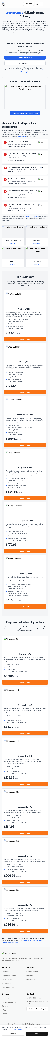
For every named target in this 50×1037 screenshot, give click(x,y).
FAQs (4, 1010)
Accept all (36, 1033)
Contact (5, 1006)
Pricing (4, 1014)
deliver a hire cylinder (32, 217)
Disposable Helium (9, 976)
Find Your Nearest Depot (37, 1009)
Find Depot (28, 4)
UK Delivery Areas (9, 1002)
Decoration (30, 979)
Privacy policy (17, 1029)
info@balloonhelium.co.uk (38, 1002)
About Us (5, 998)
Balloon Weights (8, 987)
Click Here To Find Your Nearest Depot (25, 113)
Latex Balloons (7, 979)
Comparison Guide (25, 63)
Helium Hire (6, 972)
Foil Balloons (6, 983)
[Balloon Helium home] (4, 4)
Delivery (29, 976)
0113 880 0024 (35, 998)
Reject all (13, 1033)
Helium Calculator (24, 58)
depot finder (21, 136)
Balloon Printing (32, 972)
